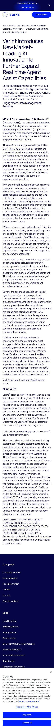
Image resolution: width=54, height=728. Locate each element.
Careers (6, 589)
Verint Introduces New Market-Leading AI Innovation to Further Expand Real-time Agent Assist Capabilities (25, 28)
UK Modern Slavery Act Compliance (19, 643)
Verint (44, 119)
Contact (6, 595)
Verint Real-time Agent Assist (22, 380)
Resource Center (11, 584)
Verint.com (22, 434)
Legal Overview (10, 621)
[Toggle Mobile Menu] (5, 14)
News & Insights (10, 578)
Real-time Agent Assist (14, 129)
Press (13, 25)
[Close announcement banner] (49, 5)
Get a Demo (41, 14)
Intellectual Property (12, 649)
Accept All (27, 722)
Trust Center (9, 661)
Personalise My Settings (14, 667)
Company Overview (11, 572)
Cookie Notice (9, 638)
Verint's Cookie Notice (29, 701)
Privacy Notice (9, 632)
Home (6, 25)
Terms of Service (10, 626)
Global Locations (10, 601)
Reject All (27, 714)
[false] (51, 672)
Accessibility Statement (14, 655)
